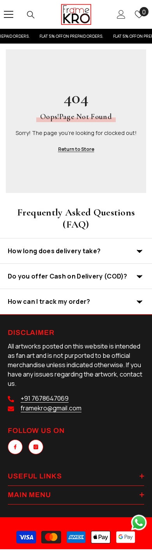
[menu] (8, 14)
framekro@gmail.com (51, 408)
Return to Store (76, 149)
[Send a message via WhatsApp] (139, 522)
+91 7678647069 (45, 398)
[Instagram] (35, 447)
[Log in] (121, 14)
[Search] (30, 14)
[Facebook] (15, 447)
